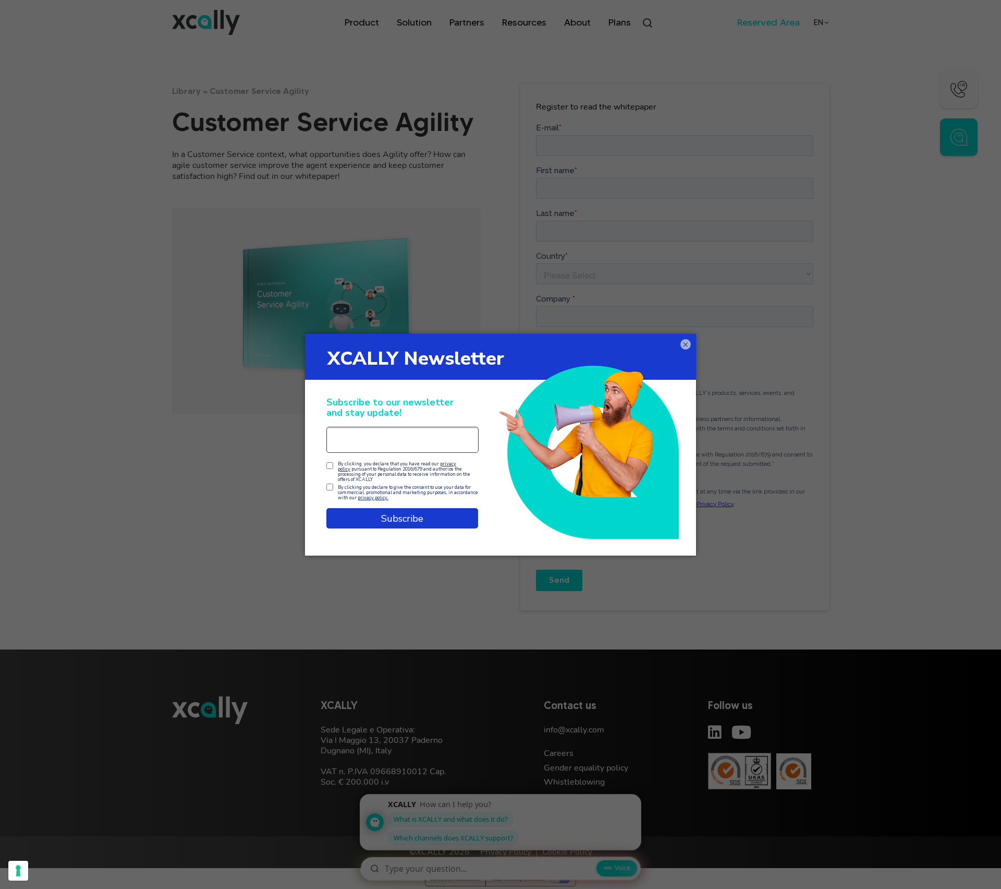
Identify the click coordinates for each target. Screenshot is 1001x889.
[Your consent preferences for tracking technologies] (18, 871)
